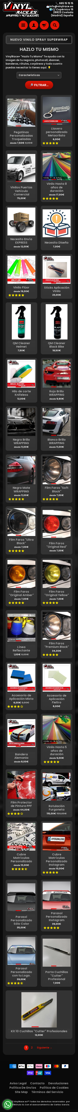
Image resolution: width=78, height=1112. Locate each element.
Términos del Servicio (47, 1092)
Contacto (37, 1083)
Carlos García (61, 1104)
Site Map (21, 1092)
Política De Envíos (22, 1088)
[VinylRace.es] (21, 9)
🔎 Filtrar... (39, 85)
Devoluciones (58, 1083)
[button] (51, 143)
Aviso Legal (18, 1083)
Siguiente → (44, 1047)
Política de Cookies (54, 1088)
